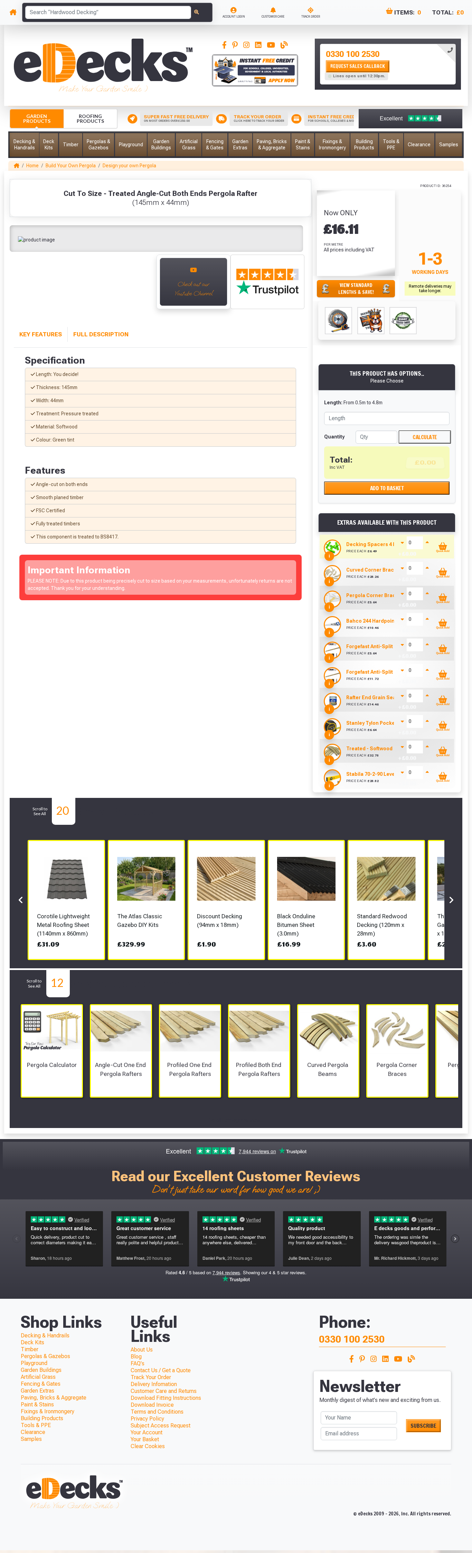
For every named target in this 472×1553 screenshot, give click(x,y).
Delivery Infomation (154, 1384)
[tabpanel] (387, 64)
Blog (136, 1356)
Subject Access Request (160, 1425)
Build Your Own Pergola (71, 165)
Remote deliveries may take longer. (430, 288)
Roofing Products (90, 118)
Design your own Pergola (129, 165)
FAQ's (137, 1363)
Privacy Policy (147, 1418)
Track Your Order (151, 1377)
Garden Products (36, 118)
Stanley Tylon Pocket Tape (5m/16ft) (389, 723)
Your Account (146, 1432)
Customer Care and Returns (164, 1391)
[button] (24, 145)
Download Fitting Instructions (166, 1398)
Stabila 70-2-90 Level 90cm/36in (384, 774)
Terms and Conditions (157, 1411)
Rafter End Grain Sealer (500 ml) (384, 697)
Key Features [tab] (40, 334)
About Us (142, 1349)
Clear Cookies (148, 1446)
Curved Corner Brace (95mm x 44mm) (390, 570)
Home (32, 165)
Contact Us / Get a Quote (161, 1370)
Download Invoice (152, 1405)
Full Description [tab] (101, 334)
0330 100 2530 (352, 54)
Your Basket (145, 1439)
